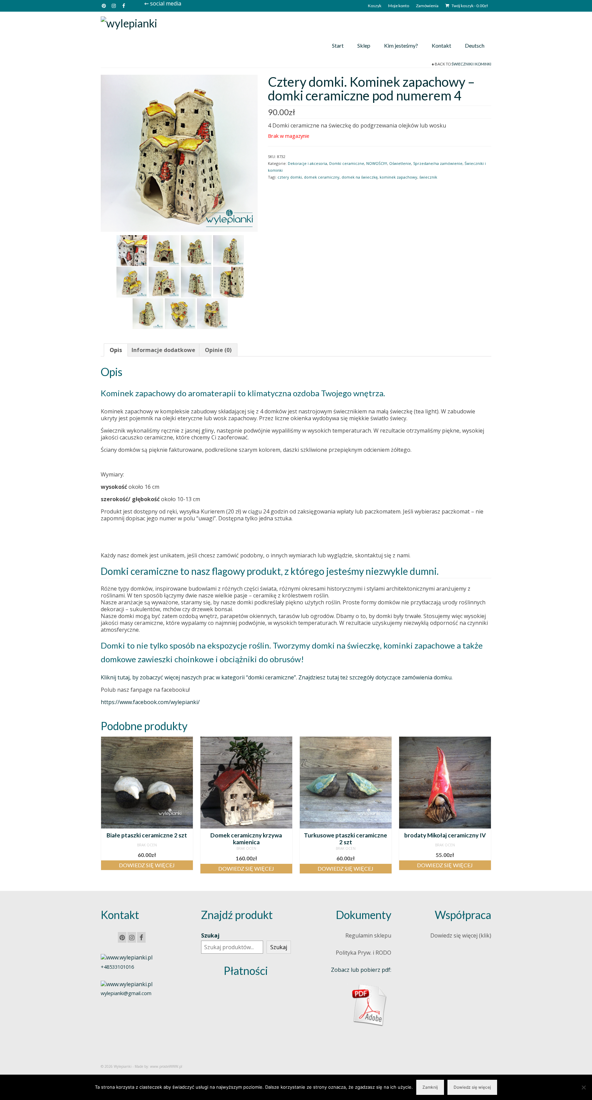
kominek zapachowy (398, 177)
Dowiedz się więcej (147, 865)
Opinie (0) (218, 350)
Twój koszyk (469, 5)
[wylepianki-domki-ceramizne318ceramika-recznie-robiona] (164, 281)
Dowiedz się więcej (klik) (460, 935)
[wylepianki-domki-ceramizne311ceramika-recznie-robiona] (164, 250)
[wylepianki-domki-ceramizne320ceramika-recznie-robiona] (228, 250)
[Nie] (583, 1087)
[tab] (116, 349)
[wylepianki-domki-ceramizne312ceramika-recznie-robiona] (179, 152)
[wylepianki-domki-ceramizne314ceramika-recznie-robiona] (180, 313)
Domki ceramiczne (346, 163)
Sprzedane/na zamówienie (438, 163)
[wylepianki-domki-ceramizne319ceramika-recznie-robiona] (131, 281)
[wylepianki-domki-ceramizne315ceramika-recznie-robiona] (148, 313)
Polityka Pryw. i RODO (363, 952)
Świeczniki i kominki (471, 64)
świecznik (428, 177)
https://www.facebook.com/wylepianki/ (150, 702)
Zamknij (430, 1087)
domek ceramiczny (322, 177)
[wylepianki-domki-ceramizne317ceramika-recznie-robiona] (196, 281)
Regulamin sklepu (368, 935)
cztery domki (290, 177)
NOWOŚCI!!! (376, 163)
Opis (116, 350)
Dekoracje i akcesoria (307, 163)
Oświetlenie (400, 163)
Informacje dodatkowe (163, 350)
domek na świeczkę (360, 177)
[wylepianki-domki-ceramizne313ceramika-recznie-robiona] (131, 250)
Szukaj (210, 935)
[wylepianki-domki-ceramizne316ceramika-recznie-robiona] (228, 281)
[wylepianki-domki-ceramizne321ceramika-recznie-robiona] (196, 250)
